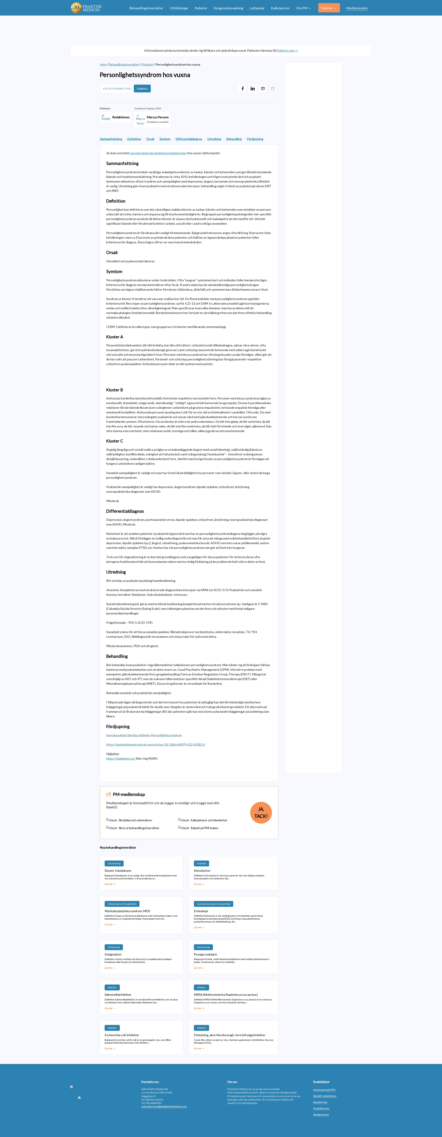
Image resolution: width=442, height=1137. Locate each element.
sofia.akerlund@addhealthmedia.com (164, 1106)
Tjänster (326, 8)
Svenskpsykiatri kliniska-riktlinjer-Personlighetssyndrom (144, 735)
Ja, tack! (261, 812)
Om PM (302, 8)
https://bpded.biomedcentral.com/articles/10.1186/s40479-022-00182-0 (155, 744)
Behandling (234, 139)
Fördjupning (255, 139)
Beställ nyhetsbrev (325, 1095)
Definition (134, 139)
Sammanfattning (111, 139)
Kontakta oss (321, 1108)
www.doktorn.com (273, 1096)
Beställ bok (320, 1102)
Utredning (214, 139)
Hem (103, 64)
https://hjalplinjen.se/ (120, 758)
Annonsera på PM (324, 1089)
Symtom (165, 139)
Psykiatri (147, 64)
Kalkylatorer (280, 8)
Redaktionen (321, 1114)
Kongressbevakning (228, 8)
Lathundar (257, 8)
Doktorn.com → (287, 50)
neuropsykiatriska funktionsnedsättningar (158, 153)
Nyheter (201, 8)
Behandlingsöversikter (146, 8)
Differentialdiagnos (189, 139)
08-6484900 (153, 1103)
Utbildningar (179, 8)
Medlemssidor (357, 8)
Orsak (150, 139)
